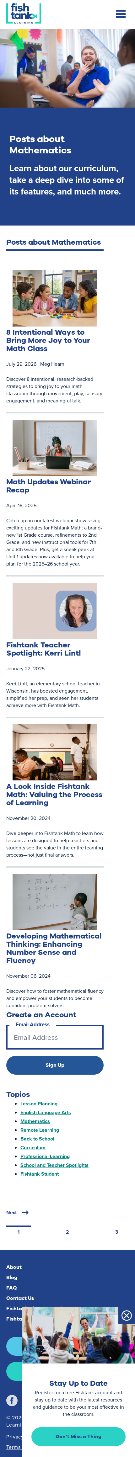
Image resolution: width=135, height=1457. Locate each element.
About (14, 1267)
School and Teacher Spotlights (54, 1165)
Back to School (37, 1138)
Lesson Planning (38, 1103)
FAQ (11, 1287)
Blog (57, 118)
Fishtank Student (39, 1174)
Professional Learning (45, 1156)
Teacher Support (27, 118)
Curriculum (33, 1147)
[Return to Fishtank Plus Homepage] (23, 13)
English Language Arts (45, 1112)
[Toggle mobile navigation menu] (121, 15)
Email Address (33, 1024)
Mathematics (35, 1121)
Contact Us (20, 1298)
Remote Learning (39, 1130)
